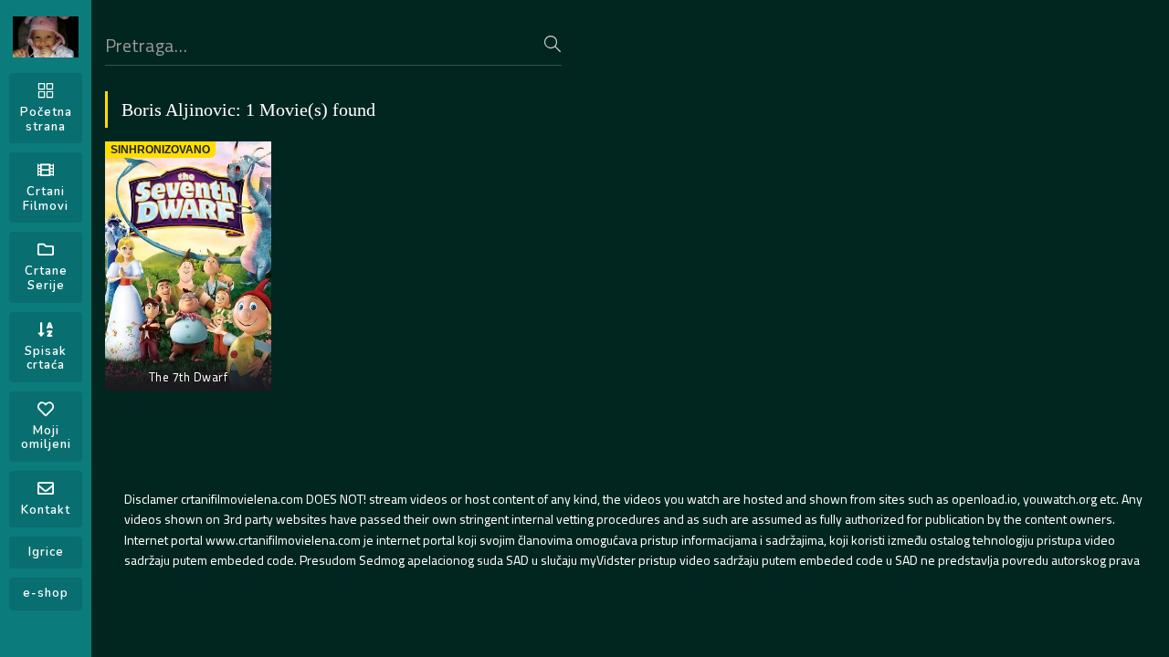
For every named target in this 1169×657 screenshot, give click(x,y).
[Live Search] (552, 44)
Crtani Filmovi (45, 198)
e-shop (45, 593)
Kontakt (45, 510)
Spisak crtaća (46, 358)
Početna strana (46, 119)
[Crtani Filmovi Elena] (46, 36)
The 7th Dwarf (188, 377)
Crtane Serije (46, 278)
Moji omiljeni (46, 438)
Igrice (46, 552)
